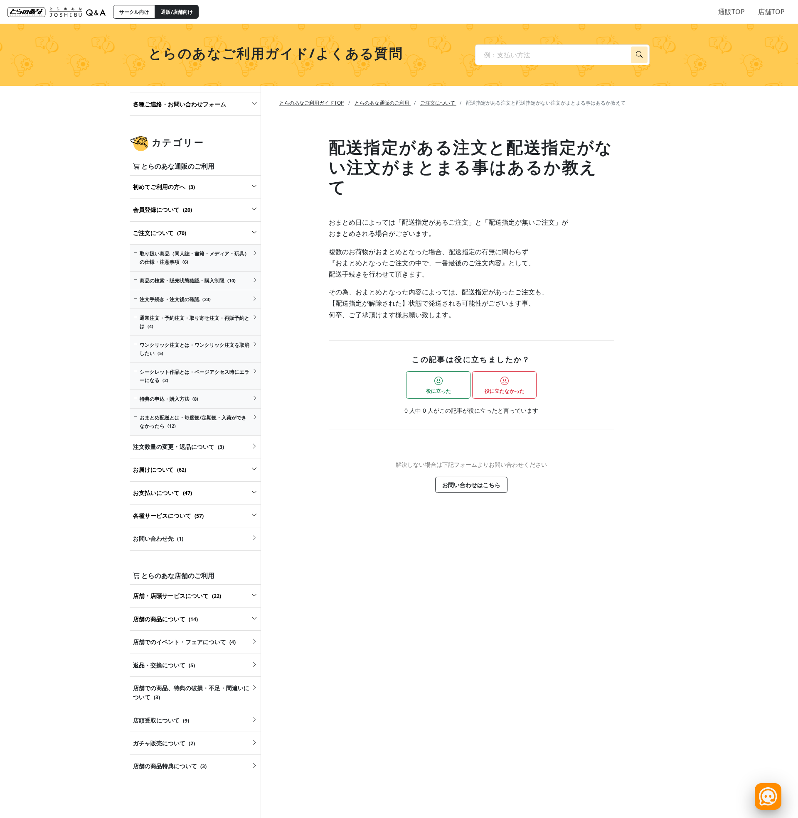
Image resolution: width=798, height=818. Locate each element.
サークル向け (134, 11)
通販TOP (731, 11)
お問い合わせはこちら (471, 485)
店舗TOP (771, 11)
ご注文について (438, 102)
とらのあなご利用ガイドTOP (311, 102)
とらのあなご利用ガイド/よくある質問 (275, 53)
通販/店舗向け (177, 11)
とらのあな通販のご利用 (383, 102)
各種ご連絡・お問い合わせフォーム (179, 104)
